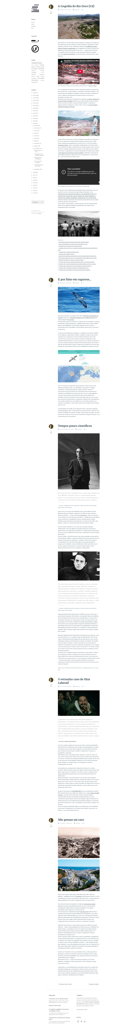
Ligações (41, 74)
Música (42, 76)
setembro (37, 143)
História (42, 72)
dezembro (37, 169)
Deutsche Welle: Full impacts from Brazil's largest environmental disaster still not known (77, 256)
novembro (37, 148)
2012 (34, 115)
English (33, 26)
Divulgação (68, 283)
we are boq (71, 319)
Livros (33, 76)
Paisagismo (34, 78)
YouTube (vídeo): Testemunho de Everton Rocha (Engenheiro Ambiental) (74, 269)
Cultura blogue (40, 66)
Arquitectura (36, 63)
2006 (34, 100)
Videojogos (34, 82)
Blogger (40, 213)
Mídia (38, 76)
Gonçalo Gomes (84, 911)
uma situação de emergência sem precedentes (71, 152)
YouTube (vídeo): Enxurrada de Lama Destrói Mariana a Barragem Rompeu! (75, 265)
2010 (34, 110)
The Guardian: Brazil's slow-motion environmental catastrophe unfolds (74, 242)
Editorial (41, 68)
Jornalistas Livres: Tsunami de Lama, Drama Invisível (70, 246)
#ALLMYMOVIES (76, 791)
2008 (34, 105)
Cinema (41, 65)
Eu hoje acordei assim (55, 1005)
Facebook (78, 896)
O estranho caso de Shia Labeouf (39, 154)
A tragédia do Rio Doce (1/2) (38, 165)
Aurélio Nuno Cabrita (89, 904)
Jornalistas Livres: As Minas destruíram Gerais (69, 252)
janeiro (36, 125)
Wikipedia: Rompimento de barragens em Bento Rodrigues (71, 259)
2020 (34, 182)
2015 (34, 123)
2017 (34, 175)
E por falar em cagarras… (38, 162)
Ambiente (62, 9)
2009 (34, 108)
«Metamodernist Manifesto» (70, 741)
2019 (34, 180)
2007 (34, 103)
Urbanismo (34, 80)
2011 (34, 113)
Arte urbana (34, 65)
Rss (32, 28)
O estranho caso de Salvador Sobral (58, 998)
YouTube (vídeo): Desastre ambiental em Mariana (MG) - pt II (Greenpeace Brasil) (76, 262)
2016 (34, 172)
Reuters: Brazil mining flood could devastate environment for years (73, 244)
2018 (34, 177)
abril (35, 133)
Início (33, 22)
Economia (34, 68)
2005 (34, 97)
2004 (34, 95)
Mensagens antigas (93, 984)
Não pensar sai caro (71, 819)
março (36, 130)
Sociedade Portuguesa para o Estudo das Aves (82, 317)
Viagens (42, 80)
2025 (34, 193)
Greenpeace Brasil (92, 85)
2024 (34, 190)
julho (35, 140)
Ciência (33, 66)
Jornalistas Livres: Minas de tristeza (66, 254)
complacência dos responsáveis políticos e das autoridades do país (76, 194)
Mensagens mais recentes (65, 984)
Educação (33, 70)
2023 (34, 188)
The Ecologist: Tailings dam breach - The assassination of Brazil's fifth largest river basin (77, 258)
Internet (33, 74)
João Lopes (83, 515)
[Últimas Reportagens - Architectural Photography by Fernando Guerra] (35, 52)
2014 (34, 121)
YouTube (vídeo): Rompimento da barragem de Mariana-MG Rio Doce (74, 267)
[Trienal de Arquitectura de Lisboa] (35, 43)
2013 (34, 118)
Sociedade (41, 78)
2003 (34, 92)
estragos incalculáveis (69, 54)
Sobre (32, 24)
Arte (61, 686)
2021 (34, 185)
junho (36, 138)
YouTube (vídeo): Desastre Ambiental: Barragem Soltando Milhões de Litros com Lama (77, 264)
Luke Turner (61, 741)
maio (35, 135)
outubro (36, 146)
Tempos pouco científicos (38, 158)
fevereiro (37, 128)
